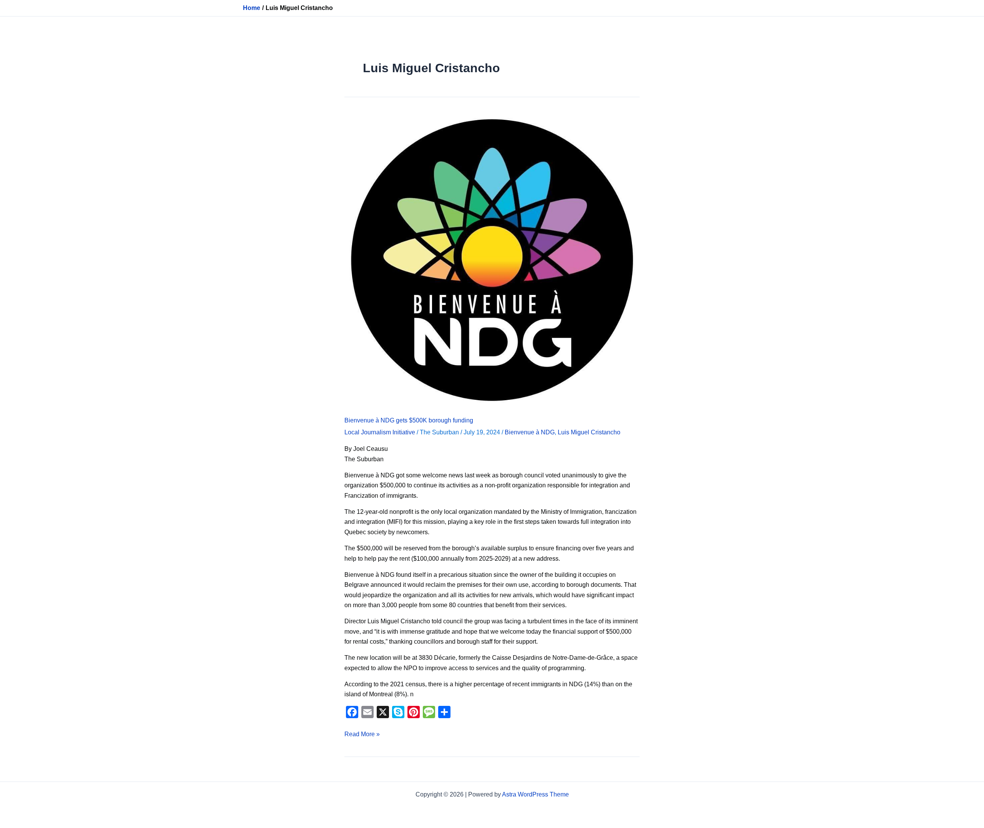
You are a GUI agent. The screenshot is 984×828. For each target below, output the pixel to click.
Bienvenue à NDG (530, 432)
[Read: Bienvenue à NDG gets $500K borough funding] (492, 259)
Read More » (362, 733)
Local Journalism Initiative (379, 432)
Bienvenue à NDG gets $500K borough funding (408, 420)
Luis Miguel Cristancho (589, 432)
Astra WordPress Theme (535, 794)
